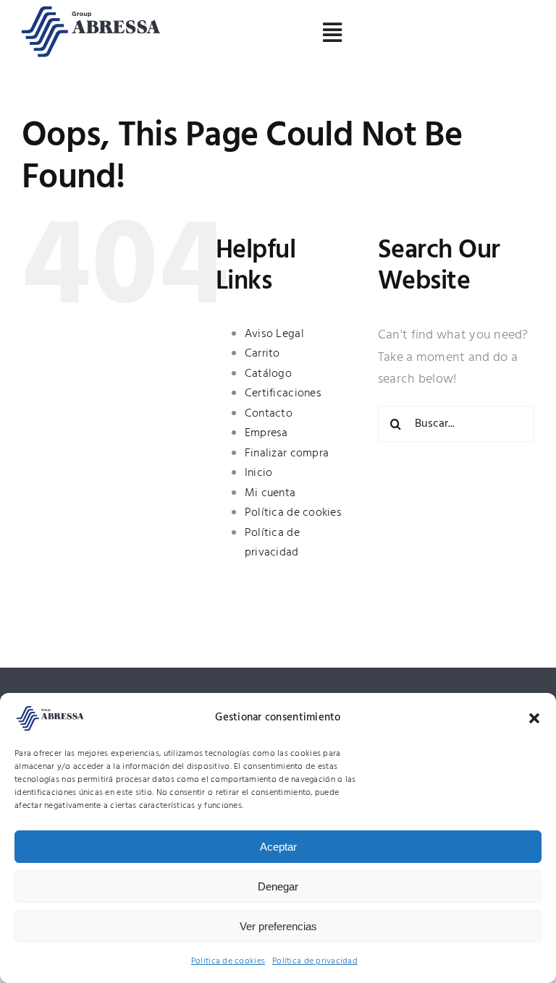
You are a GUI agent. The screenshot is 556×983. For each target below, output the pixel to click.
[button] (534, 718)
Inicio (259, 473)
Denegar (278, 886)
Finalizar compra (287, 453)
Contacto (268, 413)
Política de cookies (228, 961)
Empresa (266, 433)
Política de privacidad (315, 961)
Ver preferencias (278, 926)
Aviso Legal (274, 334)
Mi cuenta (270, 493)
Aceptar (278, 847)
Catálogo (268, 374)
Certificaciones (283, 393)
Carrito (262, 353)
